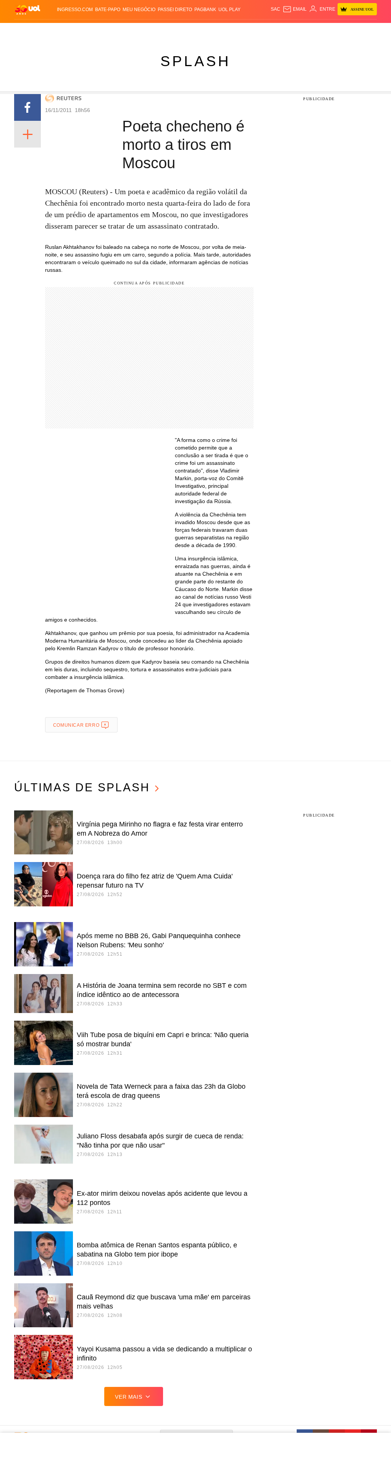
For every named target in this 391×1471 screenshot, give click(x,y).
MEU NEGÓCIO (139, 9)
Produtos (27, 30)
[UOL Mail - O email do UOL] (295, 9)
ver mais (128, 1397)
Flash (47, 30)
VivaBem (255, 30)
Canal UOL (301, 30)
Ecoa (281, 30)
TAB (336, 30)
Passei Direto (175, 9)
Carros (132, 30)
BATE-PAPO (107, 9)
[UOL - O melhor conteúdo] (27, 9)
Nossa (324, 30)
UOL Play (229, 9)
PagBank (205, 9)
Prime (348, 30)
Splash (213, 30)
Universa (234, 30)
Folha (175, 30)
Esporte (193, 30)
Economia (154, 30)
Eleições (66, 30)
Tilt (270, 30)
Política (111, 30)
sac (275, 9)
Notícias (89, 30)
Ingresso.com (75, 9)
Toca (361, 30)
